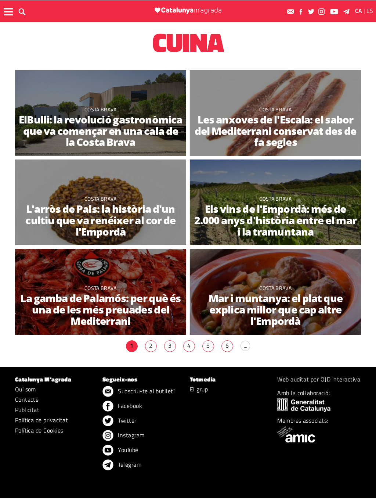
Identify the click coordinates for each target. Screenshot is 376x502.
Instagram (130, 435)
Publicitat (27, 409)
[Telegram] (347, 12)
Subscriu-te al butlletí (145, 391)
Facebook (129, 405)
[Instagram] (322, 12)
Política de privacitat (41, 420)
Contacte (27, 399)
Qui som (25, 389)
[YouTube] (335, 12)
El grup (199, 389)
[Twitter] (312, 12)
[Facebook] (301, 12)
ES (369, 10)
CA (358, 10)
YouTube (127, 449)
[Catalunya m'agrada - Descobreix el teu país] (188, 10)
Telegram (128, 464)
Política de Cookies (39, 430)
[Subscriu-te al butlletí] (291, 12)
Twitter (126, 420)
